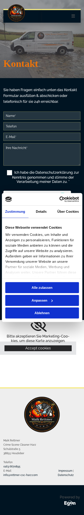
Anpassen (39, 300)
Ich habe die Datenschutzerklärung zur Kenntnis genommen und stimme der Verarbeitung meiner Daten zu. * (45, 177)
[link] (38, 325)
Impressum (65, 470)
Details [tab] (41, 211)
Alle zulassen (42, 287)
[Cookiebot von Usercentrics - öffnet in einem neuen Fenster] (60, 199)
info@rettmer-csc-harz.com (20, 475)
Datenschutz (66, 475)
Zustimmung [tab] (15, 211)
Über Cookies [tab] (68, 211)
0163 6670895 (11, 466)
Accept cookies (38, 348)
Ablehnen (42, 313)
